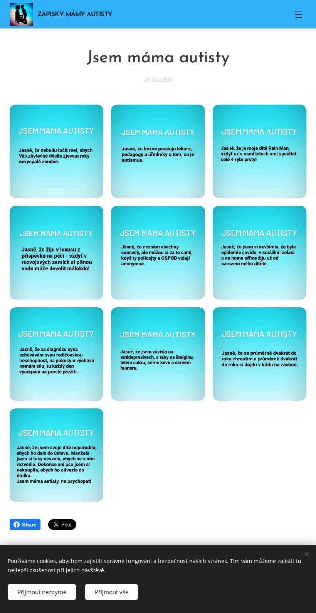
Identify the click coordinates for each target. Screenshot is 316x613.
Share (29, 524)
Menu (298, 14)
